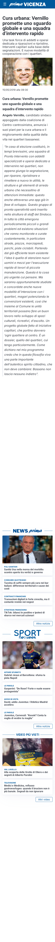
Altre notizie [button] (43, 623)
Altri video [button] (44, 799)
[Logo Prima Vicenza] (27, 4)
